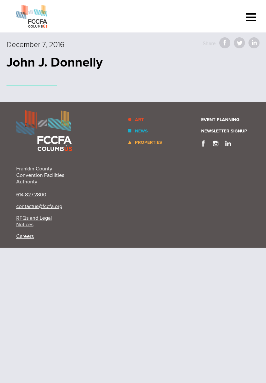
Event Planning (220, 119)
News (141, 131)
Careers (25, 236)
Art (139, 119)
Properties (148, 142)
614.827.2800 (31, 195)
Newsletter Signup (224, 131)
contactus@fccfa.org (39, 206)
